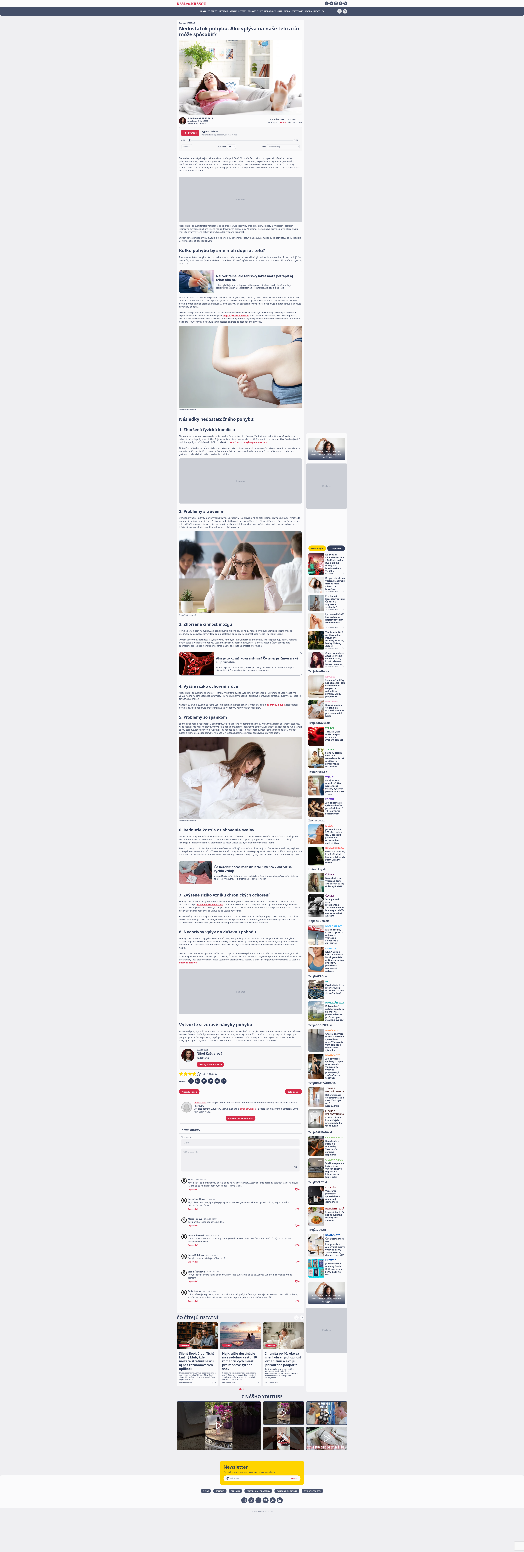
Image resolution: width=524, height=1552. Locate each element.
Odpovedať (193, 1189)
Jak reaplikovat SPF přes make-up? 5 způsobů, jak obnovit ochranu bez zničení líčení (333, 836)
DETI (327, 981)
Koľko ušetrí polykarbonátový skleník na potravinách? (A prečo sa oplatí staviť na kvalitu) (334, 1013)
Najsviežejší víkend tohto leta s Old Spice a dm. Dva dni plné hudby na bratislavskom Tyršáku (334, 562)
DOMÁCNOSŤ (332, 1030)
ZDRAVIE (252, 11)
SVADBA (308, 11)
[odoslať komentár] (295, 1167)
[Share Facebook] (191, 1081)
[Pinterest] (341, 3)
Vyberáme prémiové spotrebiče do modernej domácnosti (332, 1196)
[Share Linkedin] (217, 1081)
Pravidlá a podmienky (258, 1491)
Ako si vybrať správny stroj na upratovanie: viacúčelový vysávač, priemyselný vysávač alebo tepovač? (334, 1068)
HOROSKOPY (270, 11)
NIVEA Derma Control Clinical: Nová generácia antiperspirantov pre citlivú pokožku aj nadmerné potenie (334, 961)
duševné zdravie (188, 962)
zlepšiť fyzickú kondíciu (236, 315)
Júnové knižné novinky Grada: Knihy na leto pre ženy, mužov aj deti (334, 1269)
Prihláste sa (200, 1102)
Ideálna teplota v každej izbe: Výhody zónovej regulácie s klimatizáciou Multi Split (334, 1170)
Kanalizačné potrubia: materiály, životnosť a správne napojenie (332, 1148)
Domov (182, 23)
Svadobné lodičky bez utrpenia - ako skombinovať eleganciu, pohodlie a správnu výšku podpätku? (335, 688)
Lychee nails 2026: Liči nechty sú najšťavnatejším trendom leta (335, 618)
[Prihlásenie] (339, 11)
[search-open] (345, 11)
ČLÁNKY (329, 874)
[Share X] (204, 1081)
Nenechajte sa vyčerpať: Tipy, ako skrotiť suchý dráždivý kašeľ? (334, 882)
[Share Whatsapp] (197, 1081)
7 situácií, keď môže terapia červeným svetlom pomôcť (334, 735)
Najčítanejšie (317, 548)
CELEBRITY (212, 11)
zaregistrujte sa (248, 1108)
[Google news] (273, 1500)
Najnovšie (336, 548)
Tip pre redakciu (312, 1491)
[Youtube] (331, 3)
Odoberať (294, 1478)
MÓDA (287, 11)
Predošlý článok (189, 1092)
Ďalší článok (293, 1092)
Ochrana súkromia (287, 1491)
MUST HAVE (331, 701)
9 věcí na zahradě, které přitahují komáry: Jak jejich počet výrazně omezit (335, 857)
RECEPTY (242, 11)
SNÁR (279, 11)
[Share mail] (224, 1081)
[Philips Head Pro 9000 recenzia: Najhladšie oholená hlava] (326, 1413)
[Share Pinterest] (210, 1081)
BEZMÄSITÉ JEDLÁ (334, 1208)
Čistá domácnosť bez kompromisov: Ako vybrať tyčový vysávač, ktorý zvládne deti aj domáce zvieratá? (335, 1246)
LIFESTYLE (223, 11)
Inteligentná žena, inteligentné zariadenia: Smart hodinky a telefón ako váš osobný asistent (335, 907)
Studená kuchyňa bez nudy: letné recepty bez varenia (335, 1216)
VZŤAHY (233, 11)
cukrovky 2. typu (276, 704)
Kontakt (219, 1491)
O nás (206, 1491)
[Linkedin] (345, 3)
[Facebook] (327, 3)
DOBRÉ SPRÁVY (333, 926)
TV (323, 11)
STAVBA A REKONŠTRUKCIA (334, 1090)
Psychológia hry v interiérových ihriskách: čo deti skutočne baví (334, 989)
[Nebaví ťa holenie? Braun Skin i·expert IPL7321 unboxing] (283, 1438)
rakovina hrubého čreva (210, 904)
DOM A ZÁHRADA (334, 1002)
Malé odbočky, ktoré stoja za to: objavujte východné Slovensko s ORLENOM (334, 936)
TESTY (260, 11)
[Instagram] (336, 3)
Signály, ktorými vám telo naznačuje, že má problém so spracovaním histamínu (334, 759)
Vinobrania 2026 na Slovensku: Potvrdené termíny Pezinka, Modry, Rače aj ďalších (334, 639)
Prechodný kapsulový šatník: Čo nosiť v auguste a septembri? (335, 601)
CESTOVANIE (297, 11)
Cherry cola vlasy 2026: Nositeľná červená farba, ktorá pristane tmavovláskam (334, 658)
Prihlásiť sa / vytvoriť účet (240, 1118)
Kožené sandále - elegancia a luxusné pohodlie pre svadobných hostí (334, 710)
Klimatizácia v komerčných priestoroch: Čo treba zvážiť (333, 1121)
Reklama (235, 1491)
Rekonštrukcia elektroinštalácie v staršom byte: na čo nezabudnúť (334, 1100)
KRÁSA (203, 11)
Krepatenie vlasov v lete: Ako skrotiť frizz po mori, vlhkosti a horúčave (335, 583)
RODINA (329, 799)
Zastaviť (186, 146)
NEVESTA (330, 676)
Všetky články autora (210, 1064)
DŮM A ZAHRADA (334, 848)
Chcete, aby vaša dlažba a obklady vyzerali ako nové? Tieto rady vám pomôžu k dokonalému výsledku (334, 1042)
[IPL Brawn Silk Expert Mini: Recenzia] (326, 1438)
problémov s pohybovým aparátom (248, 442)
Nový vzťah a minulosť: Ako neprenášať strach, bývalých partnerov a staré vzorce (334, 787)
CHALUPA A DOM (334, 1137)
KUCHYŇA (330, 1187)
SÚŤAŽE (316, 11)
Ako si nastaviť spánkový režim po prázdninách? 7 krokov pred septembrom (334, 808)
